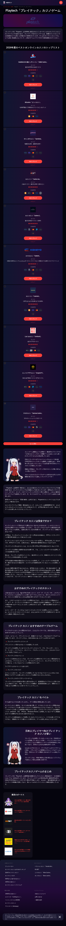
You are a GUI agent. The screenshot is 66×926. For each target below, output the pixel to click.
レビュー (33, 88)
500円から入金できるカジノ (12, 879)
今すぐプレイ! (33, 85)
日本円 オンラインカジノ (12, 872)
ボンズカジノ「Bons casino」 (43, 875)
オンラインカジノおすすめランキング (15, 869)
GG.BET (37, 869)
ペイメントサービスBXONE (12, 900)
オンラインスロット (10, 903)
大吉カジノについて (40, 894)
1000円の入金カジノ (10, 894)
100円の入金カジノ (10, 882)
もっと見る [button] (33, 443)
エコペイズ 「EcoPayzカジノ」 (13, 897)
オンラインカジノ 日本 (8, 6)
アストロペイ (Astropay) (11, 906)
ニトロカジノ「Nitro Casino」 (43, 872)
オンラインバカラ (10, 875)
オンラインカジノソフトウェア (13, 885)
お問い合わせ (38, 897)
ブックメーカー (9, 866)
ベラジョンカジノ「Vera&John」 (44, 866)
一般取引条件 (38, 900)
